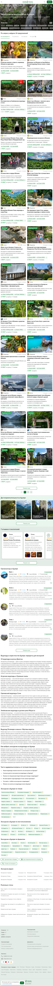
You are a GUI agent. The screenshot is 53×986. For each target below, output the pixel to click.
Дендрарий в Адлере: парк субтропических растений (38, 915)
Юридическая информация (33, 936)
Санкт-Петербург (5, 969)
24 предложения (48, 588)
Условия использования (6, 944)
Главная (2, 5)
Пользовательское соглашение (34, 944)
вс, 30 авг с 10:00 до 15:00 (7, 109)
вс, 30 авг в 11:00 (31, 442)
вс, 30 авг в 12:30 (5, 257)
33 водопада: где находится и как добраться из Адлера (13, 905)
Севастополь (13, 969)
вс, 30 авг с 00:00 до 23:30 (34, 74)
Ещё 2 (14, 816)
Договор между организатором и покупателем (38, 946)
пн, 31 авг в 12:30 (14, 257)
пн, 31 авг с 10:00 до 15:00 (20, 109)
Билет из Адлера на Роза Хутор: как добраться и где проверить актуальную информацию (39, 889)
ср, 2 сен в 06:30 (5, 479)
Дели (34, 969)
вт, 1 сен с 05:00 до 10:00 (20, 180)
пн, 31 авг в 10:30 (41, 218)
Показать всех (26, 650)
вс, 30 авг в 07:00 (31, 111)
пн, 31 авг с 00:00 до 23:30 (46, 74)
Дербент (45, 972)
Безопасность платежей (32, 931)
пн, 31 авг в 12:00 (41, 329)
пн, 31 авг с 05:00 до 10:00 (7, 180)
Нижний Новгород (5, 972)
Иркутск (49, 972)
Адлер (16, 5)
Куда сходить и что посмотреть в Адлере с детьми (11, 889)
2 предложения (48, 603)
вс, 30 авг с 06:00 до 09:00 (7, 294)
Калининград (45, 967)
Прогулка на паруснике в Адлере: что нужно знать (38, 905)
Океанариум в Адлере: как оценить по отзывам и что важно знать (13, 894)
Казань (50, 967)
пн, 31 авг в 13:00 (41, 183)
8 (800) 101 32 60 (8, 956)
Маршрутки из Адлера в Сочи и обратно (11, 899)
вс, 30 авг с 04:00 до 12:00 (7, 220)
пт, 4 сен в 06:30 (13, 479)
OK (22, 982)
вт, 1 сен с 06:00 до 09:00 (46, 144)
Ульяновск (45, 969)
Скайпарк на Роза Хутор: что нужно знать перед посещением (39, 900)
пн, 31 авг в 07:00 (41, 111)
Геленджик (13, 972)
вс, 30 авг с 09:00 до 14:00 (7, 329)
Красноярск (25, 969)
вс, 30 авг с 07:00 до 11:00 (34, 405)
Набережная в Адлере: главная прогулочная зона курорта (13, 915)
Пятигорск (22, 967)
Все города (3, 974)
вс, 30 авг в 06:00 (5, 70)
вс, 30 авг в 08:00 (31, 257)
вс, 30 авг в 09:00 (41, 257)
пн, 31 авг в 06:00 (14, 70)
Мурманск (26, 972)
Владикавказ (39, 969)
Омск (40, 972)
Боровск (36, 972)
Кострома (31, 972)
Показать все (26, 523)
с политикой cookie (7, 983)
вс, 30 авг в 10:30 (31, 218)
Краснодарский (9, 5)
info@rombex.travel (7, 958)
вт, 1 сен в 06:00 (14, 146)
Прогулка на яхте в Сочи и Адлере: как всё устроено (38, 894)
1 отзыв (23, 621)
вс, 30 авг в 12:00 (31, 329)
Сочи (18, 967)
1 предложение (48, 634)
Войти (49, 2)
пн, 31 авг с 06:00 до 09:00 (34, 144)
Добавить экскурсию (6, 936)
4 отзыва (23, 574)
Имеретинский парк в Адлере (8, 909)
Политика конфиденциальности (34, 948)
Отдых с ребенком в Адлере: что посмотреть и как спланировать (39, 910)
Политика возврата (31, 934)
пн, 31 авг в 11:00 (41, 442)
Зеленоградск (20, 972)
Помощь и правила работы (7, 948)
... (46, 257)
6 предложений (48, 572)
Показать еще (26, 488)
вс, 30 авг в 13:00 (31, 183)
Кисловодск (38, 967)
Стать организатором (6, 946)
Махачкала (28, 967)
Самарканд (19, 969)
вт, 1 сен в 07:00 (40, 292)
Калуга (30, 969)
